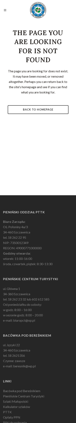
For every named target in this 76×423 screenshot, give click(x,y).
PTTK (7, 412)
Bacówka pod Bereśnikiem (21, 391)
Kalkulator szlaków (16, 407)
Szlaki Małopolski (15, 401)
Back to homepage (38, 109)
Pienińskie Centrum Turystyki (23, 396)
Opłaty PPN (11, 417)
